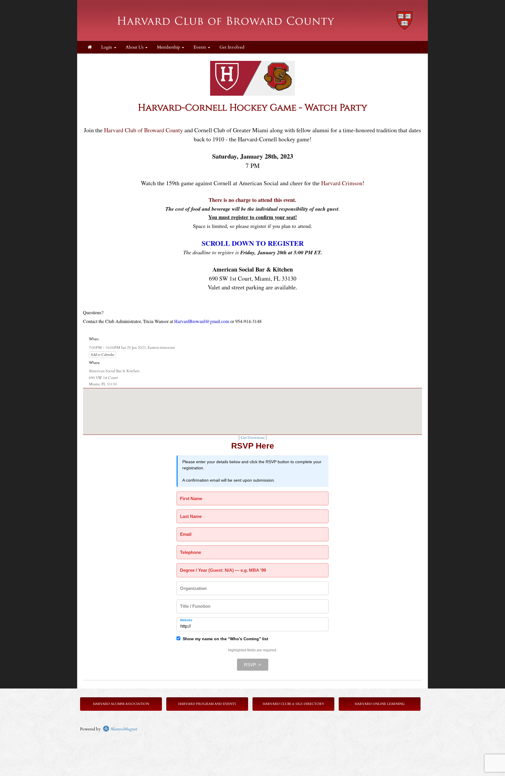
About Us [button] (135, 47)
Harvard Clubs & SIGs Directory (293, 704)
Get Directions (252, 437)
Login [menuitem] (107, 47)
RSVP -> (252, 664)
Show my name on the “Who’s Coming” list (224, 638)
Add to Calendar (102, 354)
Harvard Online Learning (380, 704)
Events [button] (200, 47)
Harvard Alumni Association (121, 704)
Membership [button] (169, 47)
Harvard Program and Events (207, 704)
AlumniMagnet (123, 729)
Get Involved (231, 47)
